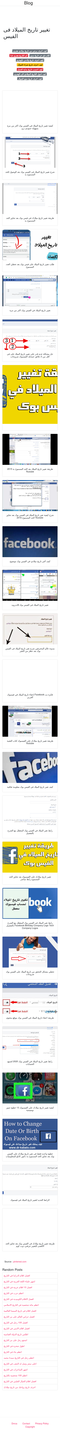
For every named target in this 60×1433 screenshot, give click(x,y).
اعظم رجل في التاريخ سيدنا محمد (19, 1357)
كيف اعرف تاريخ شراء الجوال (30, 64)
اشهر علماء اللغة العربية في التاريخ (19, 1281)
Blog (28, 2)
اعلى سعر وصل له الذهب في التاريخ (20, 1363)
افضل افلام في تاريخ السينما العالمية (20, 1310)
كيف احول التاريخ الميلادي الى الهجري (30, 74)
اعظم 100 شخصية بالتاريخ (15, 1375)
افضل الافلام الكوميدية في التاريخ (19, 1298)
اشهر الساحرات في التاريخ (16, 1369)
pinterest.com (19, 1261)
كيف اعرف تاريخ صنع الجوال (30, 78)
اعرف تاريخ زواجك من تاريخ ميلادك (20, 1387)
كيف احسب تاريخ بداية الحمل (30, 69)
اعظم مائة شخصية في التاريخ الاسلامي (21, 1304)
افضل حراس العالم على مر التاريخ (19, 1316)
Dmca (14, 1423)
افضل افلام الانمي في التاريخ (17, 1328)
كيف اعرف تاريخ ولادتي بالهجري (30, 60)
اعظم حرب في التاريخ (14, 1293)
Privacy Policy (42, 1423)
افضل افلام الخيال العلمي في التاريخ (20, 1381)
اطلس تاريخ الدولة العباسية (16, 1334)
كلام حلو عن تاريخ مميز (40, 55)
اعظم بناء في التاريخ (13, 1351)
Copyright (30, 1426)
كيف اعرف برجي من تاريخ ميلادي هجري (30, 50)
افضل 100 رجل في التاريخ (16, 1322)
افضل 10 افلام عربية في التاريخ (18, 1287)
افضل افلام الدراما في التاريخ (17, 1275)
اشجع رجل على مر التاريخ (15, 1340)
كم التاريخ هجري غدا (18, 55)
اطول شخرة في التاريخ (14, 1345)
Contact (26, 1423)
